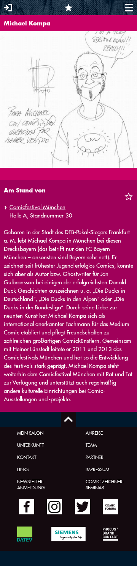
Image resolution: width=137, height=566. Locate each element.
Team (91, 445)
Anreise (94, 433)
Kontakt (26, 457)
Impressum (97, 469)
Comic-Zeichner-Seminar (105, 484)
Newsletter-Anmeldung (31, 484)
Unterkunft (30, 445)
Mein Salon (30, 433)
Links (23, 469)
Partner (95, 457)
